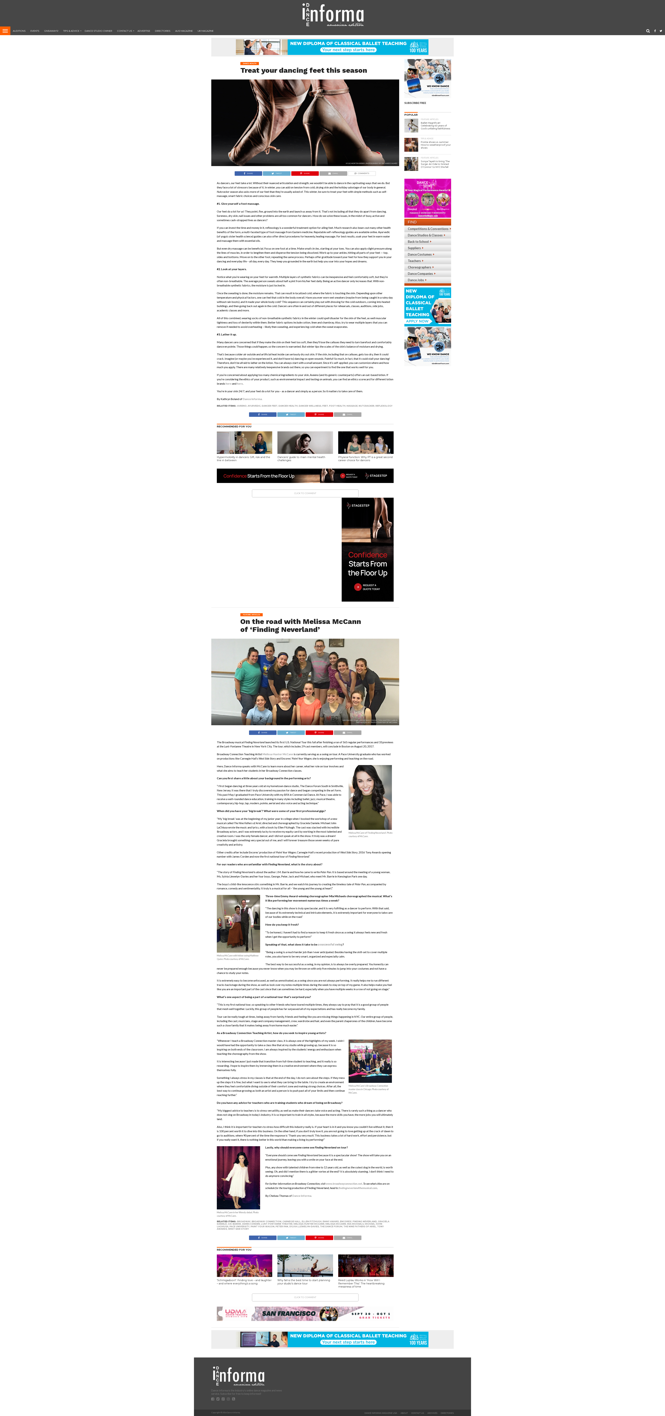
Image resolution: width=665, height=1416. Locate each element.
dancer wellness (310, 406)
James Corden (251, 1224)
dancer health (288, 406)
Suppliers (414, 248)
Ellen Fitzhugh (312, 1221)
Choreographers (419, 267)
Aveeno (242, 406)
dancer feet (269, 406)
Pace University (239, 1226)
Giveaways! (51, 30)
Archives (432, 1413)
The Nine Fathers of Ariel (359, 1226)
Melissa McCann (335, 1224)
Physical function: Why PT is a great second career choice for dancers (365, 459)
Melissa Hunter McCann (278, 754)
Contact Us (124, 30)
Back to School (418, 241)
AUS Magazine (184, 30)
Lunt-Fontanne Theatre (276, 1224)
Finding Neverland (365, 1221)
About (404, 1413)
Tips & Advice (71, 30)
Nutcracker (366, 406)
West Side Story (238, 1229)
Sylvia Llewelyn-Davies (304, 1226)
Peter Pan (282, 1226)
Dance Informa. (253, 399)
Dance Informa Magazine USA (381, 1413)
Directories (162, 30)
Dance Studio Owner (98, 30)
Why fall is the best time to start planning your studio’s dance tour (303, 1282)
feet (325, 406)
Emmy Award (331, 1221)
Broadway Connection (266, 1221)
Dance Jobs (416, 280)
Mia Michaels (355, 1224)
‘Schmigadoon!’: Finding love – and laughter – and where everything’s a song (244, 1282)
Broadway (244, 1221)
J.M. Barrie (234, 1224)
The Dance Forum (331, 1226)
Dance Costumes (420, 254)
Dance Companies (420, 274)
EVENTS (34, 30)
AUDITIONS (19, 30)
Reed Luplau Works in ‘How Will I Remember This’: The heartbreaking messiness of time (361, 1283)
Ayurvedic (254, 406)
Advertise (144, 30)
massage (352, 406)
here (229, 383)
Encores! (346, 1221)
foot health (337, 406)
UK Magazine (206, 30)
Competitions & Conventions (428, 229)
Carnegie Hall (291, 1221)
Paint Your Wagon (262, 1226)
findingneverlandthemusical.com (358, 1187)
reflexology (383, 406)
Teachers (414, 261)
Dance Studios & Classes (425, 235)
